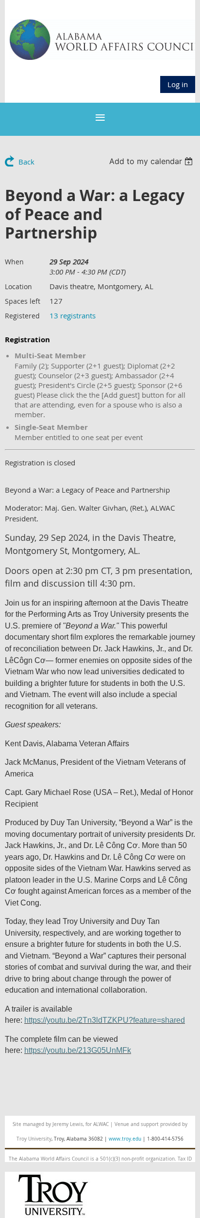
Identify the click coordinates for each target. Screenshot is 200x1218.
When (14, 261)
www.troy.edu (125, 1139)
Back (26, 161)
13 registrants (73, 315)
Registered (22, 315)
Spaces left (22, 301)
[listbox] (152, 161)
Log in (177, 84)
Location (18, 286)
